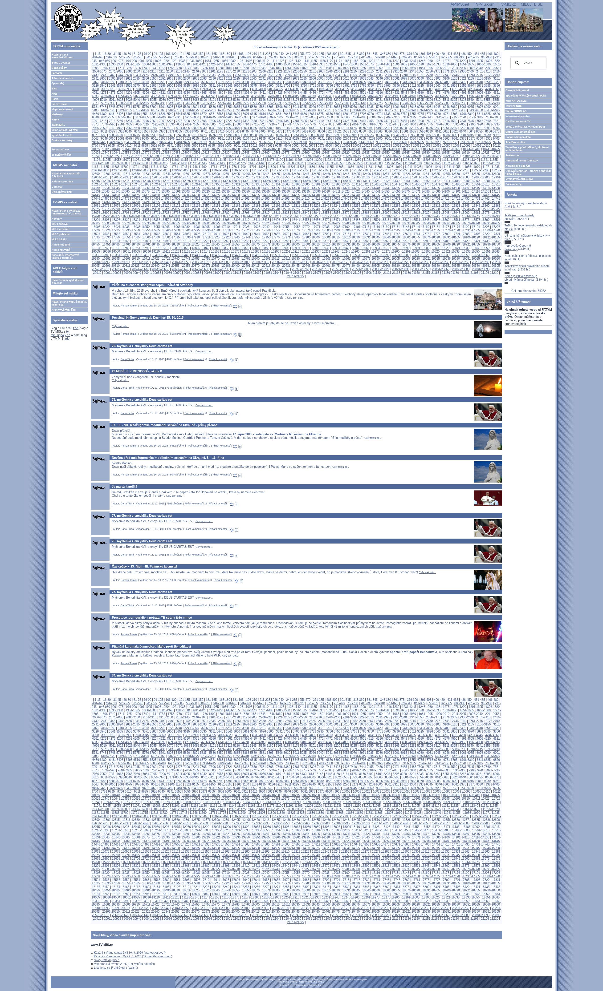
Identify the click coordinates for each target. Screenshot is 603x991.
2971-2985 (300, 78)
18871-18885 (260, 248)
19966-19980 (491, 258)
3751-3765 (350, 85)
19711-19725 (150, 258)
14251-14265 (251, 195)
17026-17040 (260, 227)
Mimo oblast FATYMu (65, 130)
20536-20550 (431, 265)
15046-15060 (491, 202)
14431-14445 (491, 195)
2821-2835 (133, 78)
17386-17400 (331, 230)
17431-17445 (391, 230)
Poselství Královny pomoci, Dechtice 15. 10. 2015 (147, 317)
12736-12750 (280, 177)
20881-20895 (480, 269)
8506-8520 (325, 131)
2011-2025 (459, 68)
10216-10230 (231, 149)
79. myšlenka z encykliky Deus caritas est (142, 346)
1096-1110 (262, 61)
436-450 (466, 54)
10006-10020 (361, 145)
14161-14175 (131, 195)
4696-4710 (175, 96)
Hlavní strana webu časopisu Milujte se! (69, 303)
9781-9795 (108, 145)
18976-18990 (400, 248)
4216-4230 (459, 89)
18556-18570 (251, 244)
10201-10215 (211, 149)
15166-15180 (240, 205)
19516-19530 (300, 255)
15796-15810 (260, 212)
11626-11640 (452, 163)
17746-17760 (400, 234)
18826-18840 (200, 248)
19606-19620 (420, 255)
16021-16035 (151, 216)
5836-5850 (216, 107)
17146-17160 (420, 227)
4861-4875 (359, 96)
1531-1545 (333, 64)
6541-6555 (183, 114)
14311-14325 (331, 195)
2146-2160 (199, 71)
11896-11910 (393, 167)
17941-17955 (251, 237)
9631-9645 (350, 142)
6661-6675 (317, 114)
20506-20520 (391, 265)
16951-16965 (161, 227)
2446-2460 (125, 75)
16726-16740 (271, 223)
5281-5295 (417, 99)
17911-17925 (211, 237)
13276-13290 (180, 184)
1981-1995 (426, 68)
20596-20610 (100, 269)
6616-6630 (266, 114)
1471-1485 (266, 64)
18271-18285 (280, 241)
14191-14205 (171, 195)
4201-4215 (442, 89)
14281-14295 (291, 195)
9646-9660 (366, 142)
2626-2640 (325, 75)
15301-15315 (420, 205)
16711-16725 (251, 223)
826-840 (406, 57)
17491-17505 (471, 230)
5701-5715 (476, 103)
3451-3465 (426, 82)
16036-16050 (171, 216)
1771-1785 (191, 68)
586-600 (191, 57)
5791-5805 (166, 107)
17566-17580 (160, 234)
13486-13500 (460, 184)
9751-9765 (484, 142)
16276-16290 (491, 216)
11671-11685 (100, 167)
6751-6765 (417, 114)
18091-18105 (451, 237)
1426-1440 (216, 64)
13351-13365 (280, 184)
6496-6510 (133, 114)
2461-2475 (141, 75)
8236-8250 (433, 128)
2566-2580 (259, 75)
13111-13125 (371, 181)
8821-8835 (266, 135)
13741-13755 (391, 188)
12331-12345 (151, 174)
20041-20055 (180, 262)
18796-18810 (160, 248)
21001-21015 (232, 272)
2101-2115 (149, 71)
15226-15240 (320, 205)
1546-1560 (350, 64)
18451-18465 (111, 244)
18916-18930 (320, 248)
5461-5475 (208, 103)
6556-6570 (199, 114)
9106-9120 (175, 138)
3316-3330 (275, 82)
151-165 (211, 54)
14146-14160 (111, 195)
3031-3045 (366, 78)
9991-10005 (342, 145)
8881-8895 (333, 135)
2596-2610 (292, 75)
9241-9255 (325, 138)
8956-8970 (417, 135)
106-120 (171, 54)
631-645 (231, 57)
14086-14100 (441, 191)
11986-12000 (100, 170)
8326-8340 (125, 131)
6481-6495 (116, 114)
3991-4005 (209, 89)
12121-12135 (280, 170)
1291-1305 (476, 61)
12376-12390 (211, 174)
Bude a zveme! (61, 62)
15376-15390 (111, 209)
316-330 (358, 54)
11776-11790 (237, 167)
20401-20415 (251, 265)
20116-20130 (280, 262)
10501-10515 (200, 152)
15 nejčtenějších (62, 154)
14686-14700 (420, 198)
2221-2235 (283, 71)
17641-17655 (260, 234)
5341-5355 (483, 99)
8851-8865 (300, 135)
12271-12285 (480, 170)
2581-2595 (275, 75)
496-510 (111, 57)
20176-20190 (360, 262)
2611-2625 (309, 75)
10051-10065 (421, 145)
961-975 (118, 61)
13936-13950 (241, 191)
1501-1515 (300, 64)
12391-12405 (231, 174)
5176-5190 (300, 99)
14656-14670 (380, 198)
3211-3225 (158, 82)
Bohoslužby (59, 67)
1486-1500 (283, 64)
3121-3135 (467, 78)
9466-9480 (166, 142)
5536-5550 (292, 103)
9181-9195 (259, 138)
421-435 (452, 54)
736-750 (325, 57)
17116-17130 (380, 227)
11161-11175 (256, 159)
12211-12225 (400, 170)
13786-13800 (451, 188)
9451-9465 (149, 142)
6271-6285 (292, 110)
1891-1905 (325, 68)
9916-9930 (258, 145)
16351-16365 (180, 220)
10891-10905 (312, 156)
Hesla (55, 98)
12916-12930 (111, 181)
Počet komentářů (198, 305)
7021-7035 (309, 117)
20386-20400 (231, 265)
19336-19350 (471, 251)
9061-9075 (125, 138)
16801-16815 (371, 223)
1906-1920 (342, 68)
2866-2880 (183, 78)
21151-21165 (430, 272)
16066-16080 (211, 216)
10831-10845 (231, 156)
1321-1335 (99, 64)
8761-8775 (199, 135)
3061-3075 (400, 78)
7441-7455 (366, 121)
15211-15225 (300, 205)
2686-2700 (392, 75)
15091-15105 (140, 205)
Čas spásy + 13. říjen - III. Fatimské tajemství (144, 566)
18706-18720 (451, 244)
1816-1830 (242, 68)
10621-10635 (361, 152)
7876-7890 (442, 124)
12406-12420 (251, 174)
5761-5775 (133, 107)
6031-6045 (433, 107)
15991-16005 (111, 216)
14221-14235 (211, 195)
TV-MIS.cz (507, 4)
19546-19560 (340, 255)
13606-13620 (211, 188)
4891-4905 (392, 96)
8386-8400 (191, 131)
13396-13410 (341, 184)
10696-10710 (461, 152)
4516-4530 (383, 92)
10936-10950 (372, 156)
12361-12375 (191, 174)
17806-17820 (480, 234)
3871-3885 (484, 85)
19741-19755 (191, 258)
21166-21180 (450, 272)
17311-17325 (231, 230)
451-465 (479, 54)
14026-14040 (361, 191)
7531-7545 (467, 121)
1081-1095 (245, 61)
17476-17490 (451, 230)
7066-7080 (359, 117)
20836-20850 (420, 269)
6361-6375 (392, 110)
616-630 (218, 57)
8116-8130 (299, 128)
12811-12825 (380, 177)
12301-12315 (111, 174)
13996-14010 (321, 191)
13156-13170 (431, 181)
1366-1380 (149, 64)
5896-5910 (283, 107)
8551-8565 (375, 131)
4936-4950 (442, 96)
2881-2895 (199, 78)
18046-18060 (391, 237)
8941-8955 (400, 135)
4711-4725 (192, 96)
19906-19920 (411, 258)
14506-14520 (180, 198)
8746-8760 (183, 135)
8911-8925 (367, 135)
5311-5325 (450, 99)
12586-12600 (491, 174)
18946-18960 (360, 248)
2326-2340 (400, 71)
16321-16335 (140, 220)
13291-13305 (200, 184)
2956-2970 (283, 78)
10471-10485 (160, 152)
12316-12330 (131, 174)
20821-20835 (400, 269)
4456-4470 (316, 92)
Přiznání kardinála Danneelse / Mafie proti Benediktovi (151, 646)
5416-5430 (158, 103)
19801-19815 (271, 258)
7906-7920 (476, 124)
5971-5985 (366, 107)
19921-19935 (431, 258)
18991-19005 (420, 248)
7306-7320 (216, 121)
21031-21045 (272, 272)
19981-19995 (101, 262)
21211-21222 (295, 276)
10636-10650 (381, 152)
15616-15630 (431, 209)
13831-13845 (101, 191)
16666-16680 (191, 223)
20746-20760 (300, 269)
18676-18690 (411, 244)
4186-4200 (425, 89)
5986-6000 (383, 107)
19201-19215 (290, 251)
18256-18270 (260, 241)
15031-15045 (471, 202)
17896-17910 (191, 237)
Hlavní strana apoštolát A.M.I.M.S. (66, 175)
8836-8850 (283, 135)
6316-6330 (342, 110)
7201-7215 (99, 121)
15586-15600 (391, 209)
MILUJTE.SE (532, 4)
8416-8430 (225, 131)
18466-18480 (131, 244)
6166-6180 (175, 110)
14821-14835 (191, 202)
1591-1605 (400, 64)
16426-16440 (280, 220)
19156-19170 (230, 251)
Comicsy (57, 186)
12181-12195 (360, 170)
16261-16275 (471, 216)
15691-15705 (120, 212)
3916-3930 (125, 89)
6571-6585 (216, 114)
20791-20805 (360, 269)
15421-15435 (171, 209)
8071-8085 (250, 128)
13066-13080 (311, 181)
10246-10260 (271, 149)
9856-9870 (191, 145)
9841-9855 (174, 145)
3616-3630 (199, 85)
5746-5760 (116, 107)
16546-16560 (440, 220)
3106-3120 (450, 78)
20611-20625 (120, 269)
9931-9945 (275, 145)
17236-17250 (131, 230)
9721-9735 (450, 142)
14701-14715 (440, 198)
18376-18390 (420, 241)
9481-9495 (183, 142)
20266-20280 (480, 262)
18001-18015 (331, 237)
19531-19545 (320, 255)
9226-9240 (309, 138)
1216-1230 (392, 61)
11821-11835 (295, 167)
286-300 (331, 54)
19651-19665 (480, 255)
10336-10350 (391, 149)
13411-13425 (360, 184)
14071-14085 (421, 191)
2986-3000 (316, 78)
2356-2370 (433, 71)
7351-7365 (266, 121)
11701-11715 (139, 167)
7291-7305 (199, 121)
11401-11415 (159, 163)
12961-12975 (171, 181)
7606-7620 (141, 124)
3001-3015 (333, 78)
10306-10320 (351, 149)
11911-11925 (413, 167)
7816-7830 (375, 124)
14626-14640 (340, 198)
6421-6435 (459, 110)
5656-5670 (426, 103)
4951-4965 (459, 96)
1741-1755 (158, 68)
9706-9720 (433, 142)
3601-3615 (183, 85)
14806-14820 (171, 202)
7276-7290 (183, 121)
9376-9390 (476, 138)
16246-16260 (451, 216)
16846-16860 (431, 223)
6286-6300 (309, 110)
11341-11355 (489, 159)
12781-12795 (341, 177)
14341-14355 (371, 195)
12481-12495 (351, 174)
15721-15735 (160, 212)
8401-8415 (208, 131)
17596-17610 (200, 234)
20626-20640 (140, 269)
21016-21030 (252, 272)
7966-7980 (133, 128)
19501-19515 (280, 255)
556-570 (164, 57)
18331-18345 (360, 241)
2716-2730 (426, 75)
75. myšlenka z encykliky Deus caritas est (142, 592)
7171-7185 (476, 117)
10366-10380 (431, 149)
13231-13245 (120, 184)
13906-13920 (201, 191)
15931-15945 (440, 212)
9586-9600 (300, 142)
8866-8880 (317, 135)
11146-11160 (236, 159)
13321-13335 (240, 184)
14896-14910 (291, 202)
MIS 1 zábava (60, 223)
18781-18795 (140, 248)
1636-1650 (450, 64)
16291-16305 (100, 220)
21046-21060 (292, 272)
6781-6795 (450, 114)
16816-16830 (391, 223)
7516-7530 (450, 121)
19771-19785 (231, 258)
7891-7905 (459, 124)
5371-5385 (108, 103)
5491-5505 (242, 103)
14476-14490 (140, 198)
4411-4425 (266, 92)
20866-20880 (460, 269)
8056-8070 (233, 128)
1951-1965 (392, 68)
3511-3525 (492, 82)
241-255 (291, 54)
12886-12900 (480, 177)
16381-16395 (220, 220)
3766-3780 (367, 85)
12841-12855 (420, 177)
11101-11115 (180, 159)
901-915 (473, 57)
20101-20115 (260, 262)
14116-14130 (480, 191)
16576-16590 (480, 220)
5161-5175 (283, 99)
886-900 (459, 57)
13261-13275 (160, 184)
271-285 (318, 54)
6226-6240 (242, 110)
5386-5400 (125, 103)
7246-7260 (149, 121)
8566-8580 (392, 131)
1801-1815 (225, 68)
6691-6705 (350, 114)
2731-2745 (442, 75)
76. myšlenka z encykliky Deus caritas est (142, 541)
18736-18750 (491, 244)
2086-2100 (133, 71)
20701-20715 (240, 269)
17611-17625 (220, 234)
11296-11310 (430, 159)
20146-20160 (320, 262)
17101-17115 (360, 227)
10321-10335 (371, 149)
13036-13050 (271, 181)
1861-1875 (292, 68)
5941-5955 (333, 107)
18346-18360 (380, 241)
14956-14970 (371, 202)
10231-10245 (251, 149)
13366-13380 (301, 184)
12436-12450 (291, 174)
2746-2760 (459, 75)
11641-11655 (471, 163)
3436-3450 (409, 82)
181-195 (238, 54)
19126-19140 (190, 251)
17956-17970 (271, 237)
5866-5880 (250, 107)
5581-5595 (342, 103)
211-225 (265, 54)
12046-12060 (180, 170)
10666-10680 (421, 152)
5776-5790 (149, 107)
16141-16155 (310, 216)
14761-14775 (111, 202)
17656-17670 (280, 234)
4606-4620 (484, 92)
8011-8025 (183, 128)
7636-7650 (175, 124)
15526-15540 (311, 209)
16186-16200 (370, 216)
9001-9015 (467, 135)
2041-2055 (492, 68)
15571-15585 (371, 209)
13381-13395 (321, 184)
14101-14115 (460, 191)
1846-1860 (275, 68)
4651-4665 (125, 96)
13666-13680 (291, 188)
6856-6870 (125, 117)
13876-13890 (161, 191)
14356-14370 (391, 195)
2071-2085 (116, 71)
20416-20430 (271, 265)
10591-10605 (321, 152)
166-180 (224, 54)
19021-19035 (460, 248)
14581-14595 (280, 198)
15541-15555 (331, 209)
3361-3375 (325, 82)
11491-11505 (276, 163)
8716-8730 (149, 135)
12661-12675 (180, 177)
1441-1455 (233, 64)
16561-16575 (460, 220)
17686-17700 (320, 234)
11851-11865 (334, 167)
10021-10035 (381, 145)
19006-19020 (440, 248)
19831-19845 (311, 258)
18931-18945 (340, 248)
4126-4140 (358, 89)
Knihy (55, 119)
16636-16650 (151, 223)
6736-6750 (400, 114)
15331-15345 (460, 205)
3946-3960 (158, 89)
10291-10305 (331, 149)
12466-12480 (331, 174)
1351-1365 (133, 64)
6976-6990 (259, 117)
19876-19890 (371, 258)
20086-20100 (240, 262)
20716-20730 (260, 269)
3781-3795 (383, 85)
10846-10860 (252, 156)
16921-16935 (121, 227)
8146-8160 (333, 128)
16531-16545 (420, 220)
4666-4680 (141, 96)
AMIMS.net (460, 4)
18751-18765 (100, 248)
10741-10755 (111, 156)
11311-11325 (450, 159)
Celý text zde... (295, 297)
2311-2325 (383, 71)
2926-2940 (249, 78)
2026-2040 (476, 68)
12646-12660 (160, 177)
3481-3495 (459, 82)
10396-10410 (471, 149)
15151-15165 (220, 205)
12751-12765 (301, 177)
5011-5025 (116, 99)
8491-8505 (309, 131)
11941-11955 (452, 167)
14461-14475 (120, 198)
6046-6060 (450, 107)
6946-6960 (225, 117)
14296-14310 (311, 195)
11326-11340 (469, 159)
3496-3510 (476, 82)
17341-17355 (271, 230)
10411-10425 (491, 149)
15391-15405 (131, 209)
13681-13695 (311, 188)
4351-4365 (199, 92)
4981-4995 (492, 96)
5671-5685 (442, 103)
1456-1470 (249, 64)
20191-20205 (380, 262)
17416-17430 (371, 230)
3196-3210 (141, 82)
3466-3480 (442, 82)
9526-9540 (233, 142)
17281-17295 (191, 230)
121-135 (184, 54)
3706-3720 (300, 85)
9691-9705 (417, 142)
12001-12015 (120, 170)
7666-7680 (208, 124)
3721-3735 (317, 85)
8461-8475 (275, 131)
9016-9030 (484, 135)
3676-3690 (266, 85)
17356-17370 (291, 230)
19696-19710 (131, 258)
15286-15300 (400, 205)
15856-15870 (340, 212)
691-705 (285, 57)
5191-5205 (316, 99)
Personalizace (60, 149)
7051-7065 (342, 117)
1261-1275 (442, 61)
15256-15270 (360, 205)
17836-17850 (111, 237)
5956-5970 (350, 107)
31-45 (117, 54)
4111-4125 (342, 89)
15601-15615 (411, 209)
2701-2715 (409, 75)
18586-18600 (291, 244)
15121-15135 (180, 205)
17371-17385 (311, 230)
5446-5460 (192, 103)
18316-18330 (340, 241)
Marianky (57, 114)
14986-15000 (411, 202)
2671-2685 (375, 75)
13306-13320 (220, 184)
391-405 (425, 54)
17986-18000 (311, 237)
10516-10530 (220, 152)
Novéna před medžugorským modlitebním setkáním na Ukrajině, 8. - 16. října (168, 457)
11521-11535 (315, 163)
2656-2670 (359, 75)
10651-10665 (401, 152)
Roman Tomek (129, 305)
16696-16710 (231, 223)
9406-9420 (99, 142)
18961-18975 (380, 248)
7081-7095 (376, 117)
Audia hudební (61, 244)
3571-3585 (149, 85)
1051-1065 (212, 61)
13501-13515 (480, 184)
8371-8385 (175, 131)
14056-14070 (401, 191)
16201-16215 (390, 216)
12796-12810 (361, 177)
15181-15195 (260, 205)
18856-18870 (240, 248)
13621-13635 (231, 188)
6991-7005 (276, 117)
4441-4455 (300, 92)
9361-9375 (459, 138)
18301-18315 (320, 241)
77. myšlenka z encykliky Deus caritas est (142, 515)
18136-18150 (100, 241)
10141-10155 (131, 149)
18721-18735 (471, 244)
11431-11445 (198, 163)
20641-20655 (160, 269)
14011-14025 (341, 191)
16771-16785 (331, 223)
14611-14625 (320, 198)
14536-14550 (220, 198)
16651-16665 (171, 223)
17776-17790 (440, 234)
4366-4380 (216, 92)
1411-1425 (199, 64)
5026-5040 (133, 99)
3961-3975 (175, 89)
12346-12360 (171, 174)
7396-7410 (317, 121)
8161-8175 (349, 128)
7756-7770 (309, 124)
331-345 (372, 54)
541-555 (151, 57)
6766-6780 (434, 114)
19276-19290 (390, 251)
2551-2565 (242, 75)
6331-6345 (359, 110)
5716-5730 (492, 103)
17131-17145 (400, 227)
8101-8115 (283, 128)
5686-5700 (459, 103)
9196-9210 (275, 138)
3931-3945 (142, 89)
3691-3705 (283, 85)
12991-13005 (211, 181)
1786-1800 (208, 68)
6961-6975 (242, 117)
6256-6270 (275, 110)
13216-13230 (100, 184)
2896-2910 (216, 78)
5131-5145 (249, 99)
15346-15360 (480, 205)
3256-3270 (208, 82)
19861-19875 (351, 258)
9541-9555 (249, 142)
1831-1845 (258, 68)
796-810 (379, 57)
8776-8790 (216, 135)
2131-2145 (182, 71)
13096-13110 (351, 181)
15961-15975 (480, 212)
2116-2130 (166, 71)
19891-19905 (391, 258)
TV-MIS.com (484, 4)
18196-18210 (180, 241)
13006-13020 (231, 181)
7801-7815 (359, 124)
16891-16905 (491, 223)
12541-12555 (431, 174)
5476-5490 (225, 103)
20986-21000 (212, 272)
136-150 (197, 54)
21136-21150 (411, 272)
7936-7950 (99, 128)
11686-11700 (119, 167)
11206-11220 (313, 159)
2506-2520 (192, 75)
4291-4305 (133, 92)
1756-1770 (175, 68)
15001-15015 (431, 202)
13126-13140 (390, 181)
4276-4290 (116, 92)
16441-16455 (300, 220)
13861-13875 (141, 191)
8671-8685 (99, 135)
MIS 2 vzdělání (60, 229)
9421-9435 (116, 142)
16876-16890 (471, 223)
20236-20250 (440, 262)
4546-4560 (417, 92)
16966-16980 (181, 227)
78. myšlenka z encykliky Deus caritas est (142, 399)
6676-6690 (333, 114)
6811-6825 (484, 114)
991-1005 (145, 61)
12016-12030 (140, 170)
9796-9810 (124, 145)
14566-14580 (260, 198)
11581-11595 (393, 163)
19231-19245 (330, 251)
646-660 (245, 57)
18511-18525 (191, 244)
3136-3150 (484, 78)
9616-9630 (333, 142)
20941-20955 (152, 272)
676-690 (272, 57)
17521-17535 (100, 234)
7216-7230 (116, 121)
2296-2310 (366, 71)
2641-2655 (342, 75)
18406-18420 (460, 241)
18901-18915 (300, 248)
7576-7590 (108, 124)
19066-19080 (111, 251)
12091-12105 (240, 170)
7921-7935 (492, 124)
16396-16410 (240, 220)
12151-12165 (320, 170)
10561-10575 (280, 152)
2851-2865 (166, 78)
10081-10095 (461, 145)
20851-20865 (440, 269)
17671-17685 (300, 234)
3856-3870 (467, 85)
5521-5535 (275, 103)
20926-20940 (132, 272)
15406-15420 (151, 209)
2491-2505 (175, 75)
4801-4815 (292, 96)
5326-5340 (467, 99)
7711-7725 (258, 124)
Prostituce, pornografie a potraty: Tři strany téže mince (152, 617)
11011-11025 (471, 156)
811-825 (392, 57)
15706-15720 (140, 212)
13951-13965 (261, 191)
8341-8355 (141, 131)
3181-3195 (125, 82)
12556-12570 (451, 174)
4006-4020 (225, 89)
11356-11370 (100, 163)
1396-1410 (183, 64)
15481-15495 (251, 209)
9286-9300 (375, 138)
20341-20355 (170, 265)
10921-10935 (352, 156)
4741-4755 (225, 96)
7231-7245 (133, 121)
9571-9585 (283, 142)
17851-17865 (131, 237)
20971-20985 (192, 272)
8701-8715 (133, 135)
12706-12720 (240, 177)
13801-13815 (471, 188)
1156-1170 (326, 61)
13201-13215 (491, 181)
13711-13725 (351, 188)
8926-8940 (383, 135)
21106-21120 (372, 272)
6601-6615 (250, 114)
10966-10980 (412, 156)
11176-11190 (275, 159)
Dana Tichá (127, 359)
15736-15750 (180, 212)
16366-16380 (200, 220)
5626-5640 (392, 103)
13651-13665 (271, 188)
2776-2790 (492, 75)
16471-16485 (340, 220)
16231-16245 (431, 216)
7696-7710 (242, 124)
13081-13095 (331, 181)
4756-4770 (242, 96)
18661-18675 (391, 244)
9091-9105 (158, 138)
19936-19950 (451, 258)
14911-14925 (311, 202)
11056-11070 (121, 159)
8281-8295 (483, 128)
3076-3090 (417, 78)
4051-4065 (276, 89)
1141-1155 (310, 61)
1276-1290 (459, 61)
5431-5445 (175, 103)
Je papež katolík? (124, 486)
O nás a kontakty (62, 140)
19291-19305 (411, 251)
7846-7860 (409, 124)
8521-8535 (342, 131)
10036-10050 (401, 145)
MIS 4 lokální (59, 239)
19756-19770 (211, 258)
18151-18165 (120, 241)
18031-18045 (371, 237)
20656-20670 (180, 269)
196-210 (251, 54)
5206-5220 (333, 99)
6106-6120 (108, 110)
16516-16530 (400, 220)
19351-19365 (491, 251)
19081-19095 (131, 251)
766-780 (352, 57)
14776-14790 (131, 202)
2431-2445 (108, 75)
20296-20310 (111, 265)
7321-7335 (233, 121)
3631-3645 (216, 85)
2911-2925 (233, 78)
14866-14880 (251, 202)
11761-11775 (217, 167)
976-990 (131, 61)
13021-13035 (251, 181)
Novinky (57, 218)
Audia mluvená (61, 249)
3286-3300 (242, 82)
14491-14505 (160, 198)
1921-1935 (359, 68)
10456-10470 (140, 152)
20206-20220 (400, 262)
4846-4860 (342, 96)
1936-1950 (375, 68)
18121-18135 (491, 237)
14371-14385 (411, 195)
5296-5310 (433, 99)
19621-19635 (440, 255)
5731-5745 (99, 107)
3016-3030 (350, 78)
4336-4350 (183, 92)
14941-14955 (351, 202)
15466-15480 (231, 209)
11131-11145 (217, 159)
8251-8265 (450, 128)
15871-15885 (360, 212)
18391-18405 (440, 241)
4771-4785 (258, 96)
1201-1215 (375, 61)
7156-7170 (459, 117)
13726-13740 (371, 188)
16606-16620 (111, 223)
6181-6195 (192, 110)
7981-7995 (150, 128)
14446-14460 (100, 198)
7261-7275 (166, 121)
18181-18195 (160, 241)
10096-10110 (481, 145)
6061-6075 (467, 107)
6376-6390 (409, 110)
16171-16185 (350, 216)
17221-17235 (111, 230)
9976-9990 (325, 145)
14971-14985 (391, 202)
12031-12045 (160, 170)
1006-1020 (162, 61)
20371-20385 (211, 265)
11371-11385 (119, 163)
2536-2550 (225, 75)
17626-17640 (240, 234)
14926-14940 (331, 202)
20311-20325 (130, 265)
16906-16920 (101, 227)
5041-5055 (150, 99)
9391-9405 (492, 138)
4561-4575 (433, 92)
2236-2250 (300, 71)
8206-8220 (400, 128)
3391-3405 (359, 82)
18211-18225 (200, 241)
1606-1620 (417, 64)
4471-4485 (333, 92)
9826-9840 (158, 145)
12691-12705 (220, 177)
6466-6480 (99, 114)
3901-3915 (108, 89)
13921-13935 (221, 191)
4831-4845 (325, 96)
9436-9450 (133, 142)
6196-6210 (208, 110)
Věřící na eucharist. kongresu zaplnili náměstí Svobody (152, 285)
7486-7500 (417, 121)
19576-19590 (380, 255)
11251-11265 (372, 159)
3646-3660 (233, 85)
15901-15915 (400, 212)
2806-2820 (116, 78)
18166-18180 (140, 241)
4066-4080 (292, 89)
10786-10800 (171, 156)
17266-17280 (171, 230)
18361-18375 (400, 241)
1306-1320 (492, 61)
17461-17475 (431, 230)
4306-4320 (149, 92)
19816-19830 (291, 258)
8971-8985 (433, 135)
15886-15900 (380, 212)
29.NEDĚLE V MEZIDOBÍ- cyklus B (137, 371)
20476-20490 (351, 265)
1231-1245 (409, 61)
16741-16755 (291, 223)
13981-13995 (301, 191)
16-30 (107, 54)
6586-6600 (233, 114)
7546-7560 (484, 121)
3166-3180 (108, 82)
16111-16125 (270, 216)
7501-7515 (433, 121)
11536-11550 (334, 163)
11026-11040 (490, 156)
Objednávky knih (62, 191)
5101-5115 (216, 99)
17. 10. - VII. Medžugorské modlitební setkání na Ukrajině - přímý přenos (164, 425)
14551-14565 (240, 198)
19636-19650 (460, 255)
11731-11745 (178, 167)
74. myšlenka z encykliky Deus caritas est (142, 675)
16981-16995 (201, 227)
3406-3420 (375, 82)
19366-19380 (100, 255)
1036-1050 (195, 61)
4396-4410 (250, 92)
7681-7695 (225, 124)
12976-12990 (191, 181)
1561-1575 (366, 64)
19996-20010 (121, 262)
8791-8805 (233, 135)
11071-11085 (141, 159)
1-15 (98, 54)
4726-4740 (208, 96)
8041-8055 (216, 128)
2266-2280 (333, 71)
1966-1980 (409, 68)
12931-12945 (131, 181)
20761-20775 (320, 269)
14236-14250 (231, 195)
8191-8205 (383, 128)
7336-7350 (250, 121)
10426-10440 (100, 152)
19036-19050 (480, 248)
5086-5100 (200, 99)
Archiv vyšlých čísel (64, 309)
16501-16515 (380, 220)
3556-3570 (133, 85)
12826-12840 (400, 177)
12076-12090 (220, 170)
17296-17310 (211, 230)
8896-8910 (350, 135)
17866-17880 (151, 237)
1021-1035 (178, 61)
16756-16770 (311, 223)
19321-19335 (451, 251)
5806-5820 (183, 107)
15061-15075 (100, 205)
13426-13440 (380, 184)
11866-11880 (354, 167)
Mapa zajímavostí (62, 109)
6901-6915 (175, 117)
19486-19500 (260, 255)
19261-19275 (370, 251)
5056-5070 (166, 99)
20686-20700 (220, 269)
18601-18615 (311, 244)
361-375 (399, 54)
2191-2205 (249, 71)
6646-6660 (300, 114)
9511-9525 (216, 142)
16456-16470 (320, 220)
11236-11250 (352, 159)
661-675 (258, 57)
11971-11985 (491, 167)
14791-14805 (151, 202)
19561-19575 (360, 255)
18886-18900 (280, 248)
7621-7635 (158, 124)
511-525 (124, 57)
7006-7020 (292, 117)
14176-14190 (151, 195)
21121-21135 (391, 272)
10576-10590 (301, 152)
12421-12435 (271, 174)
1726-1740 (141, 68)
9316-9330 (409, 138)
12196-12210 (380, 170)
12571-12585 (471, 174)
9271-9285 (359, 138)
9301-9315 (392, 138)
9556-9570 (266, 142)
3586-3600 (166, 85)
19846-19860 (331, 258)
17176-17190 (460, 227)
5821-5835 (199, 107)
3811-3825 (417, 85)
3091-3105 (433, 78)
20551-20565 (451, 265)
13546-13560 (131, 188)
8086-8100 (266, 128)
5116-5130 (233, 99)
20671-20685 (200, 269)
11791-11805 (256, 167)
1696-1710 (108, 68)
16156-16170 (330, 216)
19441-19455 (200, 255)
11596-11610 (413, 163)
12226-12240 (420, 170)
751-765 (339, 57)
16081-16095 (231, 216)
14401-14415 (451, 195)
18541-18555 (231, 244)
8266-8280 (467, 128)
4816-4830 (309, 96)
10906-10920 (332, 156)
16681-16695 (211, 223)
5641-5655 (409, 103)
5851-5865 (233, 107)
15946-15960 (460, 212)
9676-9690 (400, 142)
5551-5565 (309, 103)
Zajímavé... (58, 124)
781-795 (366, 57)
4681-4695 (158, 96)
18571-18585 (271, 244)
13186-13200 (471, 181)
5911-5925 (300, 107)
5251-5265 (383, 99)
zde (75, 328)
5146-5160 (266, 99)
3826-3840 (433, 85)
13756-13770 (411, 188)
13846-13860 (121, 191)
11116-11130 (199, 159)
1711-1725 (125, 68)
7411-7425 (333, 121)
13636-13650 (251, 188)
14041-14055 (381, 191)
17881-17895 (171, 237)
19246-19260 (350, 251)
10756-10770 (131, 156)
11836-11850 (315, 167)
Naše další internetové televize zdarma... (65, 256)
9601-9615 (316, 142)
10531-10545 (240, 152)
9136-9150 (208, 138)
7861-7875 (426, 124)
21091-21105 (352, 272)
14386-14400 (431, 195)
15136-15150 (200, 205)
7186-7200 (492, 117)
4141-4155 (375, 89)
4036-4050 (259, 89)
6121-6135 (125, 110)
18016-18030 (351, 237)
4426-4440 (283, 92)
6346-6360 (375, 110)
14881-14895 (271, 202)
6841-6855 (108, 117)
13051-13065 (291, 181)
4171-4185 (409, 89)
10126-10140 (111, 149)
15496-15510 (271, 209)
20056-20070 (200, 262)
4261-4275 (99, 92)
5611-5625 (376, 103)
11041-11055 (102, 159)
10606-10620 (341, 152)
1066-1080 (228, 61)
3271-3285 (225, 82)
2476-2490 (158, 75)
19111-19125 (170, 251)
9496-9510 (199, 142)
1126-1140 (294, 61)
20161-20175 (340, 262)
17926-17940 (231, 237)
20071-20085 (220, 262)
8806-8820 (250, 135)
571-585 (178, 57)
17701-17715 (340, 234)
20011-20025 (140, 262)
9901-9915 (241, 145)
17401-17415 (351, 230)
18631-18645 (351, 244)
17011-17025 (240, 227)
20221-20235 (420, 262)
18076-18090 (431, 237)
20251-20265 (460, 262)
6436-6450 (476, 110)
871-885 (446, 57)
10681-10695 (441, 152)
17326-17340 (251, 230)
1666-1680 (484, 64)
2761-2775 (476, 75)
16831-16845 (411, 223)
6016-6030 (417, 107)
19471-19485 (240, 255)
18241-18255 (240, 241)
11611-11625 (432, 163)
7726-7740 (275, 124)
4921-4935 (426, 96)
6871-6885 (142, 117)
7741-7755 (292, 124)
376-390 (412, 54)
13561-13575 (151, 188)
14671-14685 (400, 198)
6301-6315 (325, 110)
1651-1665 (467, 64)
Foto (54, 93)
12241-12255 (440, 170)
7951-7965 (116, 128)
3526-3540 (99, 85)
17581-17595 (180, 234)
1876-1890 (309, 68)
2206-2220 (266, 71)
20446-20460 (311, 265)
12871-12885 (460, 177)
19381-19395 (120, 255)
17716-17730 (360, 234)
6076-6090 (484, 107)
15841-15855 (320, 212)
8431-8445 (242, 131)
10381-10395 (451, 149)
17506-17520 (491, 230)
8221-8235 (416, 128)
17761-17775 (420, 234)
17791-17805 (460, 234)
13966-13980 (281, 191)
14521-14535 (200, 198)
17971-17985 (291, 237)
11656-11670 (491, 163)
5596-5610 (359, 103)
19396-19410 (140, 255)
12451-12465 (311, 174)
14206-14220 (191, 195)
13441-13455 (400, 184)
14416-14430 (471, 195)
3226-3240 (175, 82)
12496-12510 (371, 174)
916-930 (486, 57)
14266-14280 (271, 195)
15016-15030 (451, 202)
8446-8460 (258, 131)
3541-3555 (116, 85)
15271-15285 (380, 205)
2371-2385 (450, 71)
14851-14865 (231, 202)
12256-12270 (460, 170)
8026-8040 (199, 128)
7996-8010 (166, 128)
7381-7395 (300, 121)
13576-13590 (171, 188)
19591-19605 (400, 255)
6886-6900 (158, 117)
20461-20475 (331, 265)
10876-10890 (292, 156)
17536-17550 (120, 234)
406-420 (439, 54)
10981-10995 (432, 156)
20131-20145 (300, 262)
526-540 (137, 57)
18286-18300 (300, 241)
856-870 (433, 57)
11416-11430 (178, 163)
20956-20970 (172, 272)
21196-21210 (489, 272)
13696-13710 (331, 188)
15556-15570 (351, 209)
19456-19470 (220, 255)
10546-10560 (260, 152)
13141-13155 (411, 181)
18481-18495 (151, 244)
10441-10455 (120, 152)
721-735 (312, 57)
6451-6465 (492, 110)
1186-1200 (359, 61)
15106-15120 (160, 205)
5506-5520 (259, 103)
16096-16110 (251, 216)
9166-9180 (242, 138)
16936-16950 (141, 227)
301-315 (345, 54)
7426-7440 (350, 121)
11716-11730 (159, 167)
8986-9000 (450, 135)
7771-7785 (325, 124)
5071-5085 (183, 99)
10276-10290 (311, 149)
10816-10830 (211, 156)
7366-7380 (283, 121)
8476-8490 (292, 131)
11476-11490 (256, 163)
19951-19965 (471, 258)
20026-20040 (160, 262)
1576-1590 (383, 64)
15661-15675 (491, 209)
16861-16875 (451, 223)
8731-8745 (166, 135)
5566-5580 (325, 103)
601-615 (205, 57)
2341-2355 (416, 71)
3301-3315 (258, 82)
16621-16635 (131, 223)
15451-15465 (211, 209)
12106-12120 (260, 170)
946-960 (104, 61)
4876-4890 (375, 96)
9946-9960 (291, 145)
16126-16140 (290, 216)
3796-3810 (400, 85)
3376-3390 (342, 82)
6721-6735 (383, 114)
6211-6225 (225, 110)
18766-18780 (120, 248)
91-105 (158, 54)
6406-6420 (442, 110)
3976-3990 (192, 89)
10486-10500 (180, 152)
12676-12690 (200, 177)
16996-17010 (221, 227)
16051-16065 (191, 216)
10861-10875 (272, 156)
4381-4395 (233, 92)
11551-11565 (354, 163)
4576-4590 (450, 92)
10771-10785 (151, 156)
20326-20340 (150, 265)
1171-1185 (342, 61)
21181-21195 (469, 272)
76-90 (147, 54)
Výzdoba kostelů (62, 135)
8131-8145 (316, 128)
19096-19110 (151, 251)
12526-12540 (411, 174)
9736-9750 (467, 142)
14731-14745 (480, 198)
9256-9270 (342, 138)
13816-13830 (491, 188)
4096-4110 (326, 89)
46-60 (127, 54)
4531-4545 (400, 92)
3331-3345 (292, 82)
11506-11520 (295, 163)
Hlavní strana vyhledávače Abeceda (68, 281)
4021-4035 (242, 89)
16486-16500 (360, 220)
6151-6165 (158, 110)
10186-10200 (191, 149)
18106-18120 (471, 237)
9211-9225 (292, 138)
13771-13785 (431, 188)
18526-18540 (211, 244)
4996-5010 (100, 99)
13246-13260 (140, 184)
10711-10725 (480, 152)
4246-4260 (492, 89)
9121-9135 (192, 138)
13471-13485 (440, 184)
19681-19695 (111, 258)
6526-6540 (166, 114)
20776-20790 (340, 269)
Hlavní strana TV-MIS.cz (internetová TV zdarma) (66, 212)
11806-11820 (276, 167)
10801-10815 (191, 156)
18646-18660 (371, 244)
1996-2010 (442, 68)
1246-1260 (426, 61)
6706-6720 (367, 114)
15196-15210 (280, 205)
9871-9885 (208, 145)
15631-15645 (451, 209)
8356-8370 (158, 131)
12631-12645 (140, 177)
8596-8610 (426, 131)
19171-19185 (250, 251)
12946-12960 (151, 181)
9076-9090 (141, 138)
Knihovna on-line (62, 181)
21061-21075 (312, 272)
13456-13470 (420, 184)
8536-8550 (359, 131)
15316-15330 (440, 205)
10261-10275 (291, 149)
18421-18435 (480, 241)
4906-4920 (409, 96)
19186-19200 (270, 251)
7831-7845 (392, 124)
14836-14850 (211, 202)
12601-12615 (100, 177)
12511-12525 (391, 174)
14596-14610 (301, 198)
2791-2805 (99, 78)
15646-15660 (471, 209)
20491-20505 (371, 265)
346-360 (385, 54)
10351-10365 (411, 149)
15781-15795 (240, 212)
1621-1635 (433, 64)
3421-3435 (392, 82)
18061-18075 (411, 237)
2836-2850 (149, 78)
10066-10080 (441, 145)
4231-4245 (476, 89)
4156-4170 (392, 89)
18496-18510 (171, 244)
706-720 (298, 57)
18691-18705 (431, 244)
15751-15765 (200, 212)
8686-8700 (116, 135)
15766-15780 (220, 212)
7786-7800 (342, 124)
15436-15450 (191, 209)
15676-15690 (100, 212)
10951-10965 (392, 156)
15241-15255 (340, 205)
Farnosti (57, 73)
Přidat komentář (221, 305)
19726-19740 (170, 258)
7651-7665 (192, 124)
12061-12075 (200, 170)
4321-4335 (166, 92)
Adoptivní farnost (62, 78)
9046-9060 (108, 138)
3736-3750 (333, 85)
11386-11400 (139, 163)
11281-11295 (411, 159)
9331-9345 (426, 138)
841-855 (419, 57)
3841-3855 (450, 85)
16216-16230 (411, 216)
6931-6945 (209, 117)
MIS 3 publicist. (61, 234)
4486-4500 (350, 92)
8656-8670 (492, 131)
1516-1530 (316, 64)
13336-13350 (260, 184)
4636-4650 (108, 96)
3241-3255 (191, 82)
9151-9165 (225, 138)
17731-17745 (380, 234)
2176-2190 (233, 71)
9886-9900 (224, 145)
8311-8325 (108, 131)
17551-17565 (140, 234)
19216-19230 (310, 251)
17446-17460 (411, 230)
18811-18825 (180, 248)
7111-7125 (409, 117)
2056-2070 (99, 71)
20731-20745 (280, 269)
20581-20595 (491, 265)
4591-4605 (467, 92)
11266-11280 (391, 159)
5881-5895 (266, 107)
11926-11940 (432, 167)
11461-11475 (237, 163)
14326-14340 (351, 195)
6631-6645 (283, 114)
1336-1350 (116, 64)
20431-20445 (291, 265)
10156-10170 (151, 149)
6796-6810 (467, 114)
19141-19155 (210, 251)
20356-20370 (191, 265)
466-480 (493, 54)
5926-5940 (316, 107)
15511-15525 (291, 209)
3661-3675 (250, 85)
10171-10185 (171, 149)
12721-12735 (260, 177)
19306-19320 (431, 251)
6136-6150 (141, 110)
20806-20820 (380, 269)
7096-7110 (392, 117)
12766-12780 (321, 177)
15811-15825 (280, 212)
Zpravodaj (58, 83)
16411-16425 (260, 220)
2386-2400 (467, 71)
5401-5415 (141, 103)
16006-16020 (131, 216)
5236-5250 (366, 99)
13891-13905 (181, 191)
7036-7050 (326, 117)
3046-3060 (383, 78)
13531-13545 (111, 188)
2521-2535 (208, 75)
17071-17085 (321, 227)
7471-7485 (400, 121)
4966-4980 (476, 96)
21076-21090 (332, 272)
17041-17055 (280, 227)
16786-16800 (351, 223)
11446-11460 (217, 163)
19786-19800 (251, 258)
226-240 (278, 54)
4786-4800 (275, 96)
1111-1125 (277, 61)
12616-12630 (120, 177)
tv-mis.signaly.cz (60, 333)
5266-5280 (400, 99)
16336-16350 (160, 220)
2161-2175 (216, 71)
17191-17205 (480, 227)
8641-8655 (476, 131)
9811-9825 (141, 145)
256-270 (305, 54)
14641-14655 (360, 198)
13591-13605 (191, 188)
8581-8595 (409, 131)
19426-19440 (180, 255)
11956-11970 (471, 167)
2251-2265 (316, 71)
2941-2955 (266, 78)
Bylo (54, 88)
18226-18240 (220, 241)
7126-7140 (425, 117)
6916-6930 (192, 117)
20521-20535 (411, 265)
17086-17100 (341, 227)
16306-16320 (120, 220)
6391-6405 (426, 110)
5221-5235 (350, 99)
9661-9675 (383, 142)
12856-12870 (440, 177)
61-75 (137, 54)
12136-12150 (300, 170)
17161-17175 (440, 227)
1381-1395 (166, 64)
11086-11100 (160, 159)
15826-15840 (300, 212)
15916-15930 (420, 212)
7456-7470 (383, 121)
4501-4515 (366, 92)
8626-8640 (459, 131)
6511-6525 (149, 114)
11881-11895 (374, 167)
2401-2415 (483, 71)
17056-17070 (301, 227)
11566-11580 (374, 163)
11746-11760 (198, 167)
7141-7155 (442, 117)
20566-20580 (471, 265)
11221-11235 (333, 159)
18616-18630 (331, 244)
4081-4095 (309, 89)
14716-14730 (460, 198)
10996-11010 (451, 156)
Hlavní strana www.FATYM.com (62, 56)
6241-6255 (258, 110)
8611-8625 (442, 131)
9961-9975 (308, 145)
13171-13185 (451, 181)
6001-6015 (400, 107)
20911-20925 (112, 272)
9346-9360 (442, 138)
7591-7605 (125, 124)
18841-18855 (220, 248)
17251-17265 (151, 230)
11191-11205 (294, 159)
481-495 (97, 57)
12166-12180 (340, 170)
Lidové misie (59, 104)
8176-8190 (366, 128)
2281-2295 (350, 71)
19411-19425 (160, 255)
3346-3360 (309, 82)
